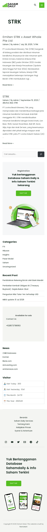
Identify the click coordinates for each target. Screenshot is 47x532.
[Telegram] (31, 442)
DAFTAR (23, 193)
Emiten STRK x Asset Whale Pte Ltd (22, 39)
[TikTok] (37, 442)
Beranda (23, 417)
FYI (4, 246)
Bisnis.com (7, 361)
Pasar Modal (8, 259)
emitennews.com (10, 369)
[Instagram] (6, 442)
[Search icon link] (35, 5)
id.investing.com (10, 365)
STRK (36, 44)
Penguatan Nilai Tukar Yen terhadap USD (20, 294)
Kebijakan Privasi (23, 427)
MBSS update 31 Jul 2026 (13, 299)
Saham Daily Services (23, 421)
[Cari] (41, 154)
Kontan (6, 357)
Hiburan (6, 251)
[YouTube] (12, 442)
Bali (11, 103)
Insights (6, 255)
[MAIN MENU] (42, 5)
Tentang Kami (23, 424)
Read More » (8, 85)
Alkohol (6, 103)
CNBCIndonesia (9, 353)
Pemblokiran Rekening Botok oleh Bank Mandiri (23, 280)
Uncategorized (9, 266)
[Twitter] (18, 442)
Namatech (23, 527)
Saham (6, 44)
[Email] (25, 442)
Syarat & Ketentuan (23, 431)
